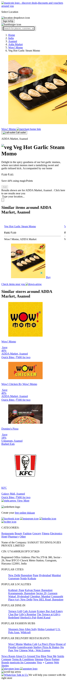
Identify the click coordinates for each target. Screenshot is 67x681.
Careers (49, 662)
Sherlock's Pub (28, 617)
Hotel (4, 536)
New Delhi (14, 575)
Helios (41, 629)
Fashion (27, 533)
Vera (39, 662)
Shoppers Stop (16, 629)
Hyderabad (45, 575)
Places (47, 659)
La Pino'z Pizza (46, 644)
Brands (5, 662)
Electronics (56, 533)
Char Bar (13, 614)
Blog (43, 656)
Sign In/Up (8, 21)
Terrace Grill (15, 611)
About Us (21, 656)
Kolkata (31, 578)
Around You (33, 656)
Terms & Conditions (23, 659)
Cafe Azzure (29, 611)
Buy (48, 277)
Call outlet (20, 132)
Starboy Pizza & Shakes (46, 647)
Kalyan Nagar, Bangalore (39, 590)
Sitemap (39, 659)
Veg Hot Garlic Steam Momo (20, 226)
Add (5, 187)
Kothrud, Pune (16, 590)
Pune (35, 575)
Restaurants (7, 533)
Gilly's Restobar (27, 614)
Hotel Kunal (43, 617)
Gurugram (13, 578)
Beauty (18, 533)
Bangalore (26, 575)
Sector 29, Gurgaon (46, 593)
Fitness (45, 533)
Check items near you (13, 284)
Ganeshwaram (25, 647)
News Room (8, 656)
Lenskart (50, 629)
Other (23, 536)
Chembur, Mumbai (40, 596)
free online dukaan (25, 512)
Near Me (52, 656)
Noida (23, 578)
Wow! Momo (9, 129)
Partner (55, 659)
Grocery (36, 533)
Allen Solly (31, 629)
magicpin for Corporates (23, 662)
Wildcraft (26, 632)
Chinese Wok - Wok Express (34, 650)
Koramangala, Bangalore (21, 593)
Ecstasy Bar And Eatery (50, 611)
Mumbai (56, 575)
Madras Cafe (30, 644)
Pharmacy (13, 536)
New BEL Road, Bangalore (48, 599)
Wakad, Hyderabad (18, 596)
